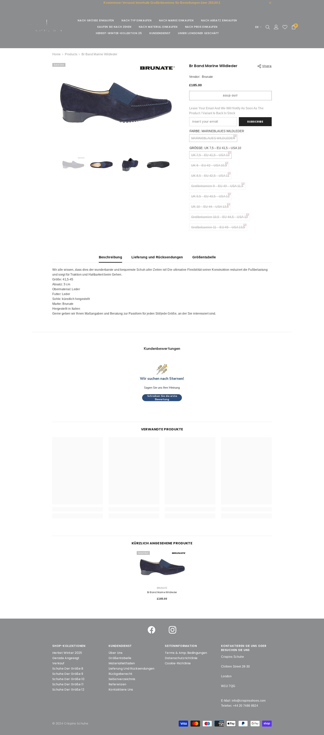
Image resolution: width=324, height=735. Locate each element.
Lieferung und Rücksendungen (157, 257)
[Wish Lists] (284, 27)
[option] (115, 103)
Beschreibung (110, 257)
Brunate (207, 76)
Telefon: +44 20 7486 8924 (239, 705)
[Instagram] (172, 629)
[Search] (268, 27)
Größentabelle (204, 257)
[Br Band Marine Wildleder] (162, 567)
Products (71, 54)
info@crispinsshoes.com (249, 700)
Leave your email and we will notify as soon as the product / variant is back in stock (226, 111)
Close (270, 2)
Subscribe (255, 122)
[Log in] (276, 27)
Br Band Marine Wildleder (162, 592)
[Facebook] (151, 629)
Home (56, 54)
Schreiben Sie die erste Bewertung (162, 397)
